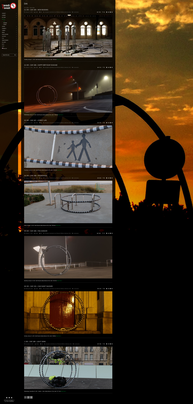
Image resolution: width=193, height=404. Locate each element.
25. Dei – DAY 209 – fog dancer (35, 231)
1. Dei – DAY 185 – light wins (35, 341)
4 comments (76, 233)
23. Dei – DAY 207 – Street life (35, 120)
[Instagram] (9, 397)
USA (70, 12)
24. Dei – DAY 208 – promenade (35, 176)
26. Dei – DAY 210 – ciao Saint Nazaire (38, 286)
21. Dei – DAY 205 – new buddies (36, 10)
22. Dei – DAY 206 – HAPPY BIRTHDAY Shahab (40, 65)
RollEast (62, 12)
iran (55, 12)
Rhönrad (58, 12)
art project (47, 12)
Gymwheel (51, 12)
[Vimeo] (11, 397)
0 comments (76, 12)
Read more (59, 59)
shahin (36, 12)
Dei (41, 12)
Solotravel (66, 12)
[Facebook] (7, 397)
